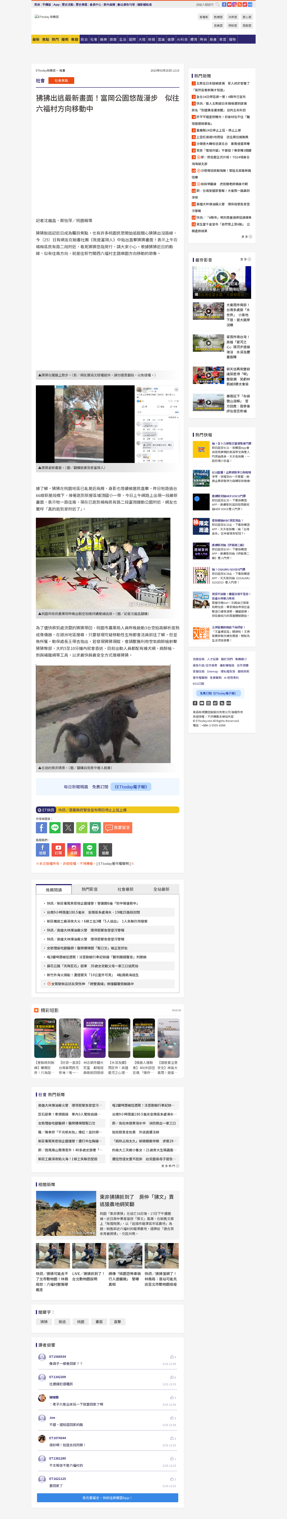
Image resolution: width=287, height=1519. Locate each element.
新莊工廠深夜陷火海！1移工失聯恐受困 (67, 1158)
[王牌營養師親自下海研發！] (201, 633)
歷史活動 (68, 4)
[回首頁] (47, 17)
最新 (36, 39)
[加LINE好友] (89, 850)
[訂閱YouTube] (58, 850)
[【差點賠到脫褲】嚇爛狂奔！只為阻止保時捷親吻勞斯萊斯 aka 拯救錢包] (45, 1046)
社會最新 (125, 889)
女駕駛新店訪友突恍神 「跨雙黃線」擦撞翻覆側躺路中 (92, 983)
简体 (37, 4)
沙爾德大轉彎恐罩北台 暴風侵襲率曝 (223, 143)
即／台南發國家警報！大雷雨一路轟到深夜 (221, 193)
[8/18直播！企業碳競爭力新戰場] (201, 478)
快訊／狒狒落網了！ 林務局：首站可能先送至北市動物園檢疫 (162, 1279)
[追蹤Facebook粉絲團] (42, 850)
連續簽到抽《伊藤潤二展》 (229, 545)
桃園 (80, 1321)
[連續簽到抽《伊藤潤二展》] (201, 551)
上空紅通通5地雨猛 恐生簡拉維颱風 (222, 137)
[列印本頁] (95, 827)
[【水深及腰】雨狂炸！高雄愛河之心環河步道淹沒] (119, 1046)
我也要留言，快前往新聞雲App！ (108, 1497)
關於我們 (227, 659)
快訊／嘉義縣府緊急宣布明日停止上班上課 (92, 810)
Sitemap (212, 671)
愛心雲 (247, 17)
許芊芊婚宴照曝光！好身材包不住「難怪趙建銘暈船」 (221, 120)
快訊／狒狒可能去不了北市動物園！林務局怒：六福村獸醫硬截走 (52, 1281)
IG (234, 4)
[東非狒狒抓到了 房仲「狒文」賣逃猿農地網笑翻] (66, 1213)
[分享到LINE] (55, 827)
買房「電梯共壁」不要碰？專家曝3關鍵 (224, 150)
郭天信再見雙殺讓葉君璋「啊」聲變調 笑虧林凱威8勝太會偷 (238, 376)
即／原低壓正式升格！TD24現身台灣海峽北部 (221, 160)
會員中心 (95, 4)
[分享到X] (68, 827)
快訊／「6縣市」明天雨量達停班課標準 (224, 217)
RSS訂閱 (198, 683)
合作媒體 (242, 665)
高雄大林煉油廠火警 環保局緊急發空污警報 (221, 207)
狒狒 (44, 1321)
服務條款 (243, 671)
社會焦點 (61, 80)
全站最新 (161, 889)
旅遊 (113, 39)
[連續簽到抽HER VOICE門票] (201, 502)
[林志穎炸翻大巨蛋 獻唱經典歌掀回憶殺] (94, 1046)
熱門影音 (90, 889)
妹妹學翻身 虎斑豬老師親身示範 (224, 184)
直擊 (117, 1321)
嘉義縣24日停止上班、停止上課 (218, 130)
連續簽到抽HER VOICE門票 (229, 496)
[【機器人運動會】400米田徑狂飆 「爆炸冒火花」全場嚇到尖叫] (144, 1046)
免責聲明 (216, 677)
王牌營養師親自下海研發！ (229, 627)
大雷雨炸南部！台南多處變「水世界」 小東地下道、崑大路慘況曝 (238, 314)
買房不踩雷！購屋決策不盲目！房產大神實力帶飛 (231, 596)
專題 (74, 39)
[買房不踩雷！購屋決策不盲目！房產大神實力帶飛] (201, 600)
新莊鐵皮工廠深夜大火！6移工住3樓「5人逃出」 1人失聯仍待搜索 (97, 921)
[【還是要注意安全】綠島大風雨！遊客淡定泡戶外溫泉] (168, 1046)
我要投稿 (198, 659)
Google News (250, 4)
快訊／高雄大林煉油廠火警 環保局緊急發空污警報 (85, 930)
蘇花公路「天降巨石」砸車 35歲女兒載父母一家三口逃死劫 (92, 965)
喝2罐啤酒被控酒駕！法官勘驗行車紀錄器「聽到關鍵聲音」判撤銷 (96, 957)
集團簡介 (241, 659)
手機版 (46, 4)
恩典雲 (218, 25)
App (56, 4)
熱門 (55, 39)
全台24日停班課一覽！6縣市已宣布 (221, 96)
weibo (245, 4)
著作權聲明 (200, 677)
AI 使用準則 (231, 677)
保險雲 (232, 25)
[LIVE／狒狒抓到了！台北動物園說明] (89, 1256)
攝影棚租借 (144, 4)
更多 (245, 236)
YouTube (229, 4)
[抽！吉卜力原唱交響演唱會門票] (201, 449)
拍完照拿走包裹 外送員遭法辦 (135, 1132)
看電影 (204, 17)
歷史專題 (81, 4)
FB (224, 4)
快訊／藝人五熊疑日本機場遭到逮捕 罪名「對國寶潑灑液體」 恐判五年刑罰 (221, 106)
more (176, 1010)
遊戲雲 (247, 25)
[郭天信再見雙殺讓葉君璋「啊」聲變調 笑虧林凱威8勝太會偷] (208, 375)
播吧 (65, 39)
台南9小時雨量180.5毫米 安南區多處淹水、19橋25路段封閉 (93, 912)
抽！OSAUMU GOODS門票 (228, 569)
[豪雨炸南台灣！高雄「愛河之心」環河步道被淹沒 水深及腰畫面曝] (208, 343)
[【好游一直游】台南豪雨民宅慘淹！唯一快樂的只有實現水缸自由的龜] (70, 1046)
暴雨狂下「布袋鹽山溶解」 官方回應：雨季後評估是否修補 (238, 404)
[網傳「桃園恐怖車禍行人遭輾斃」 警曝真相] (126, 1256)
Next (175, 1044)
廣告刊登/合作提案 (205, 665)
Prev (39, 1044)
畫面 (99, 1321)
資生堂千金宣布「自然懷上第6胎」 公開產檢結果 (221, 227)
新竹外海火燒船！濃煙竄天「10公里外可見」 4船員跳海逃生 (93, 974)
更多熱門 (168, 1166)
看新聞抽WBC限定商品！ (228, 520)
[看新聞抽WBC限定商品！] (201, 526)
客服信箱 (198, 671)
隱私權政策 (228, 671)
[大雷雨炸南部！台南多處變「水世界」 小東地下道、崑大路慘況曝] (208, 311)
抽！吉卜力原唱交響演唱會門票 (231, 443)
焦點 (45, 39)
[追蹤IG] (74, 850)
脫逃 (62, 1321)
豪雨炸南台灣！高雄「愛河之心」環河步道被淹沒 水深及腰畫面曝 (238, 346)
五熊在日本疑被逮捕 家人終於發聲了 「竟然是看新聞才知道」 (222, 86)
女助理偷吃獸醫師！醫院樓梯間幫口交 (66, 1123)
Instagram (208, 703)
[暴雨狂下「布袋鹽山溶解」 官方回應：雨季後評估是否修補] (208, 402)
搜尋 (217, 4)
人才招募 (213, 659)
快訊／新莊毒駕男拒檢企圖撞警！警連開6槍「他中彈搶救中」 (93, 903)
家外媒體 (109, 4)
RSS (239, 4)
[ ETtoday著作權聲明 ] (113, 863)
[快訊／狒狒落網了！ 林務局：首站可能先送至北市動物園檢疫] (162, 1256)
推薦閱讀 (54, 890)
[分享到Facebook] (41, 827)
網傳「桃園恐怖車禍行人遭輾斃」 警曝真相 (125, 1279)
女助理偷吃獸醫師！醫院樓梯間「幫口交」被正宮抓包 (87, 948)
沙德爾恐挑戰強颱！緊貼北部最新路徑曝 (221, 173)
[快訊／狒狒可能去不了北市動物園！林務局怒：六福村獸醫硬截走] (53, 1256)
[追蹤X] (105, 850)
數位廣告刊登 (126, 4)
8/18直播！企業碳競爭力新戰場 (231, 472)
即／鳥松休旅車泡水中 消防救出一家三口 (144, 1123)
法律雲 (232, 17)
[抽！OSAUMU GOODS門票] (201, 575)
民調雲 (218, 17)
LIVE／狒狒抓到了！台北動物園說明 (88, 1276)
